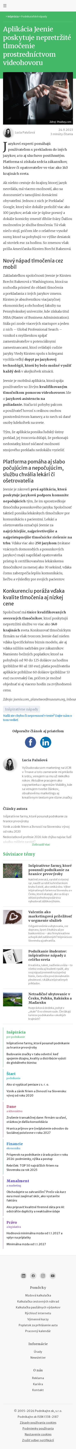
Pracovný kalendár (38, 1331)
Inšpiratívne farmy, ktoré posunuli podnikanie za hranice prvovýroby (50, 870)
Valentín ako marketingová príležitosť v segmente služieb (50, 916)
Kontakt (38, 1390)
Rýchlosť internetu (38, 1313)
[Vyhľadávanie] (71, 6)
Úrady (38, 1352)
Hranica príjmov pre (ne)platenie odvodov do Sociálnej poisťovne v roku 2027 (37, 1131)
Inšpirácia (13, 16)
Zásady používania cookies (38, 1422)
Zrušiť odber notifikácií (38, 1440)
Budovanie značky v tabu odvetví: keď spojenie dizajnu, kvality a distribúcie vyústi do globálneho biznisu (36, 1058)
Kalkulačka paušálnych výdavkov (38, 1307)
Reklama (38, 1378)
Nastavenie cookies (38, 1434)
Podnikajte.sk (27, 1417)
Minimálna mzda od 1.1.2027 (26, 1244)
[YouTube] (52, 1276)
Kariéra (38, 1384)
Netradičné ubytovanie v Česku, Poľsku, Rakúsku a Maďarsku (50, 998)
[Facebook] (33, 1276)
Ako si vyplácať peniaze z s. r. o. (27, 1084)
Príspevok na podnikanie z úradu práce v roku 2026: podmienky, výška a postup (37, 1157)
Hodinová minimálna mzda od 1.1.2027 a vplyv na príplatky (34, 1235)
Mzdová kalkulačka (38, 1295)
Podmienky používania (38, 1428)
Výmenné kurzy (38, 1319)
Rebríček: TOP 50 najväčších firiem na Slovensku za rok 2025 (32, 1168)
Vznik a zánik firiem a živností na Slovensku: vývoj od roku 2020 (36, 1093)
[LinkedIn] (23, 1276)
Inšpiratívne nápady (21, 709)
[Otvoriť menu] (5, 6)
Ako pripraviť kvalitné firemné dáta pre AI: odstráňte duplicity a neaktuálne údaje (35, 1209)
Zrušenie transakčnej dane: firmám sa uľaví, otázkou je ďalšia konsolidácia (36, 1120)
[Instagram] (43, 1276)
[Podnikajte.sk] (38, 5)
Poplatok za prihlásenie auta (38, 1325)
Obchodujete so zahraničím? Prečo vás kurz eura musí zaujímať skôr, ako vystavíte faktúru (36, 1196)
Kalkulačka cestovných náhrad (38, 1301)
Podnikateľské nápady (34, 16)
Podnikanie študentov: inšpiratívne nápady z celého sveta (47, 955)
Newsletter (38, 1357)
